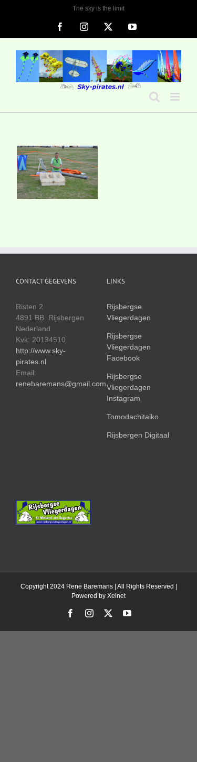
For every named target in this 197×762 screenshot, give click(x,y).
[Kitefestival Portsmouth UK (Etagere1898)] (57, 172)
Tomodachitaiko (133, 416)
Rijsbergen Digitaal (138, 435)
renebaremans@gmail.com (61, 383)
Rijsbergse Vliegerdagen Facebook (129, 347)
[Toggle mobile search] (154, 96)
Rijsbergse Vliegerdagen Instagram (129, 387)
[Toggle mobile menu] (175, 96)
